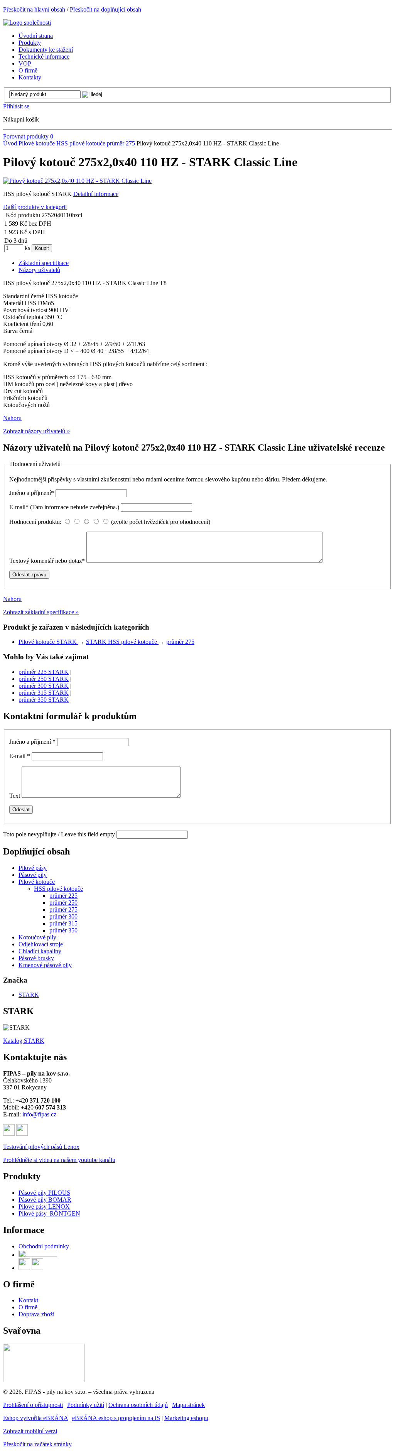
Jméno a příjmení (31, 493)
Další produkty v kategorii (35, 207)
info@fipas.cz (39, 1114)
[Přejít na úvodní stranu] (27, 22)
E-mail (64, 507)
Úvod (10, 143)
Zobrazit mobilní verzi (30, 1431)
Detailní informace (95, 194)
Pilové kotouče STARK (48, 641)
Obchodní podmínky (44, 1246)
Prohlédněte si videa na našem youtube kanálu (59, 1160)
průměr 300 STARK (44, 685)
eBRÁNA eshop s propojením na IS (116, 1418)
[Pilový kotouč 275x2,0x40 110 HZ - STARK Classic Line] (77, 180)
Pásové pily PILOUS (44, 1192)
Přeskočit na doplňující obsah (105, 9)
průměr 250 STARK (44, 678)
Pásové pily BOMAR (45, 1199)
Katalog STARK (23, 1040)
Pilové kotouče (37, 143)
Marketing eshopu (186, 1418)
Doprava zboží (36, 1314)
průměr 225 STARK (44, 672)
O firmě (28, 1307)
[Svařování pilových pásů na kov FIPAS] (44, 1380)
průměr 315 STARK (44, 692)
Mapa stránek (188, 1405)
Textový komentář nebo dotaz (47, 560)
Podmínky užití (85, 1405)
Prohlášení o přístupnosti (33, 1405)
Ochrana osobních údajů (138, 1405)
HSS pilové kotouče (81, 143)
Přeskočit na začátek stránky (37, 1444)
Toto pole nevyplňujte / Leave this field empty (59, 834)
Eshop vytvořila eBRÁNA (35, 1418)
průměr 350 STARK (44, 699)
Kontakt (28, 1300)
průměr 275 (121, 143)
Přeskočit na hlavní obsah (34, 9)
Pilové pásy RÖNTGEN (49, 1213)
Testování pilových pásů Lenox (41, 1146)
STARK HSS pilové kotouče (122, 641)
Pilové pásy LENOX (44, 1206)
